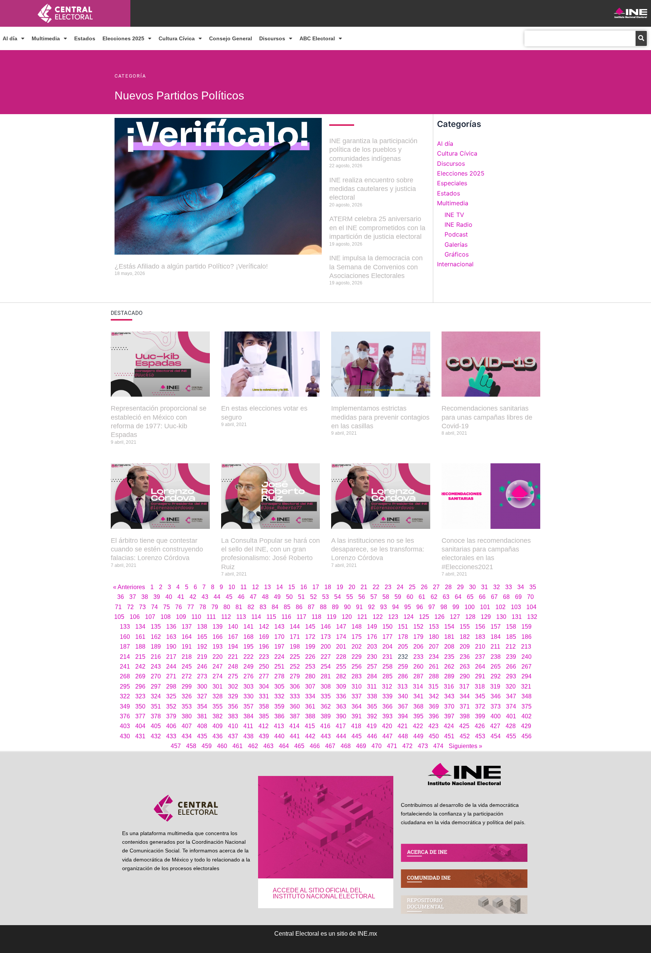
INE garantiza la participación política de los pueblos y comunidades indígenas (373, 149)
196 (264, 646)
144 (295, 626)
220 (217, 657)
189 (156, 646)
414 (294, 726)
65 (470, 597)
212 (511, 646)
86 (299, 607)
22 (376, 587)
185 (511, 637)
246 (202, 666)
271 (171, 676)
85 (287, 607)
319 (495, 686)
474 (438, 746)
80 (226, 607)
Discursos (272, 38)
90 (347, 607)
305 (279, 686)
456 (526, 736)
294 (526, 676)
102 (500, 607)
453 (480, 736)
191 (187, 646)
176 (372, 637)
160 (125, 637)
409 (217, 726)
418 (356, 726)
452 (465, 736)
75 (166, 607)
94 (395, 607)
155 (465, 626)
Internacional (455, 264)
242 (140, 666)
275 (233, 676)
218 (187, 657)
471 (392, 746)
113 (241, 617)
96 (419, 607)
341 (418, 696)
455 (511, 736)
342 (434, 696)
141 (248, 626)
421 (402, 726)
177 (387, 637)
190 (171, 646)
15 (291, 587)
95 (407, 607)
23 (388, 587)
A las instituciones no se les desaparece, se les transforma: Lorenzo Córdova (377, 549)
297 (156, 686)
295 (125, 686)
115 (271, 617)
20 (351, 587)
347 (511, 696)
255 (341, 666)
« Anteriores (129, 587)
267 (526, 666)
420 (387, 726)
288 (434, 676)
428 (511, 726)
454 (496, 736)
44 (217, 597)
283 (356, 676)
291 (480, 676)
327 (202, 696)
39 (156, 597)
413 (279, 726)
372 (480, 706)
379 (171, 716)
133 (125, 626)
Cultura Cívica (177, 38)
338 (372, 696)
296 (140, 686)
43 (205, 597)
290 (465, 676)
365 (372, 706)
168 (248, 637)
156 (480, 626)
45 (229, 597)
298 (171, 686)
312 (387, 686)
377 (140, 716)
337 (356, 696)
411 (248, 726)
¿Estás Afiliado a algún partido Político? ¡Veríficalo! (191, 266)
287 (418, 676)
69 (518, 597)
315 (433, 686)
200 (326, 646)
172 (310, 637)
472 (407, 746)
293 (511, 676)
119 (331, 617)
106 (135, 617)
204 (387, 646)
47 (253, 597)
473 (423, 746)
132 (532, 617)
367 (403, 706)
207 (434, 646)
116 (286, 617)
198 (295, 646)
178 (403, 637)
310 (356, 686)
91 (359, 607)
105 (119, 617)
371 (465, 706)
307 (310, 686)
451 (449, 736)
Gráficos (457, 254)
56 (361, 597)
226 (310, 657)
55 (349, 597)
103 (516, 607)
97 (431, 607)
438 (248, 736)
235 (449, 657)
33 (508, 587)
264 (480, 666)
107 (150, 617)
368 (418, 706)
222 (248, 657)
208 (449, 646)
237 (480, 657)
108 (165, 617)
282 (341, 676)
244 (171, 666)
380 (187, 716)
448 (403, 736)
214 (125, 657)
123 (393, 617)
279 (295, 676)
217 (171, 657)
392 (372, 716)
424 (449, 726)
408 (202, 726)
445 (356, 736)
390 (341, 716)
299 (187, 686)
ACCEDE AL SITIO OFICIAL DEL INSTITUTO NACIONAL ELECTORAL (324, 893)
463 (268, 746)
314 (418, 686)
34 (520, 587)
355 (217, 706)
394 (403, 716)
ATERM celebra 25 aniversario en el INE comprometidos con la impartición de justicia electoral (377, 227)
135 (156, 626)
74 (154, 607)
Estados (84, 38)
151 (403, 626)
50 (289, 597)
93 (383, 607)
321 (526, 686)
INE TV (454, 214)
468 (346, 746)
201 (341, 646)
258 (387, 666)
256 (356, 666)
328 (217, 696)
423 (433, 726)
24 (400, 587)
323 (140, 696)
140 (233, 626)
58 (385, 597)
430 (125, 736)
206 (418, 646)
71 (118, 607)
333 (295, 696)
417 (341, 726)
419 (372, 726)
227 (326, 657)
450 (434, 736)
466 (315, 746)
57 (373, 597)
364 (356, 706)
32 (496, 587)
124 (408, 617)
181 (449, 637)
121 (362, 617)
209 (465, 646)
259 (403, 666)
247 (217, 666)
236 (465, 657)
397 (449, 716)
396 (434, 716)
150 (387, 626)
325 (171, 696)
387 (295, 716)
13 (267, 587)
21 (364, 587)
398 (465, 716)
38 (144, 597)
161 (140, 637)
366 (387, 706)
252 (295, 666)
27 (436, 587)
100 (470, 607)
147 (341, 626)
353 (187, 706)
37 (132, 597)
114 (256, 617)
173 (326, 637)
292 (496, 676)
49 (277, 597)
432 (156, 736)
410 (233, 726)
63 (446, 597)
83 (263, 607)
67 (494, 597)
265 (496, 666)
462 (253, 746)
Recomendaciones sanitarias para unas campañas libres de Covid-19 (487, 417)
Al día (10, 38)
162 (156, 637)
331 (264, 696)
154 (449, 626)
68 (506, 597)
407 (187, 726)
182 (465, 637)
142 (264, 626)
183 (480, 637)
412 (263, 726)
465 (299, 746)
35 (532, 587)
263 (465, 666)
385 (264, 716)
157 (496, 626)
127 (455, 617)
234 (434, 657)
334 (310, 696)
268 (125, 676)
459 (207, 746)
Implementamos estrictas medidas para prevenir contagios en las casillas (380, 417)
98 (443, 607)
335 (326, 696)
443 (326, 736)
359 (279, 706)
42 (192, 597)
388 (310, 716)
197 (279, 646)
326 (187, 696)
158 (511, 626)
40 (168, 597)
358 (264, 706)
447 (387, 736)
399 (480, 716)
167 (233, 637)
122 (378, 617)
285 (387, 676)
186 (526, 637)
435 (202, 736)
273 (202, 676)
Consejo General (230, 38)
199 (310, 646)
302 (233, 686)
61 (422, 597)
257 (372, 666)
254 (326, 666)
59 (397, 597)
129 (486, 617)
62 (434, 597)
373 (496, 706)
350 (140, 706)
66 (482, 597)
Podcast (456, 234)
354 (202, 706)
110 (196, 617)
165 (202, 637)
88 (323, 607)
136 (171, 626)
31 (484, 587)
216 (156, 657)
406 (171, 726)
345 (480, 696)
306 (295, 686)
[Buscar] (641, 38)
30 (472, 587)
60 (409, 597)
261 (434, 666)
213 (526, 646)
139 (217, 626)
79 (214, 607)
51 (301, 597)
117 (301, 617)
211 (495, 646)
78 (202, 607)
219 (202, 657)
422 (418, 726)
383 (233, 716)
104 (531, 607)
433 (171, 736)
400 (496, 716)
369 (434, 706)
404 (140, 726)
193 (217, 646)
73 (142, 607)
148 (356, 626)
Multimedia (46, 38)
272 (187, 676)
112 (226, 617)
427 (495, 726)
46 (241, 597)
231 (387, 657)
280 (310, 676)
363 (341, 706)
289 (449, 676)
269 (140, 676)
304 (264, 686)
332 (279, 696)
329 (233, 696)
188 (140, 646)
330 (248, 696)
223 (264, 657)
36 (120, 597)
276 (248, 676)
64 (458, 597)
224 (279, 657)
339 (387, 696)
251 (279, 666)
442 (310, 736)
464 (284, 746)
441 (295, 736)
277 (264, 676)
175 (356, 637)
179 (418, 637)
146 (326, 626)
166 (217, 637)
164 (187, 637)
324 (156, 696)
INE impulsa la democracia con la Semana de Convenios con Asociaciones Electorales (376, 266)
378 (156, 716)
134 (140, 626)
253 (310, 666)
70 (530, 597)
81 (238, 607)
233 (418, 657)
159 (526, 626)
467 (330, 746)
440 (279, 736)
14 (279, 587)
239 (511, 657)
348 (526, 696)
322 (125, 696)
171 (295, 637)
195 (248, 646)
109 (181, 617)
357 (248, 706)
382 (217, 716)
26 (424, 587)
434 (187, 736)
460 (222, 746)
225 (295, 657)
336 (341, 696)
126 (439, 617)
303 (248, 686)
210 (480, 646)
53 (325, 597)
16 (303, 587)
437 (233, 736)
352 (171, 706)
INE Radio (458, 224)
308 (326, 686)
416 (325, 726)
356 (233, 706)
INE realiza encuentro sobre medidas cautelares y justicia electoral (372, 189)
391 (356, 716)
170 (279, 637)
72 (130, 607)
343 (449, 696)
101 (485, 607)
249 (248, 666)
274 (217, 676)
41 (180, 597)
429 (526, 726)
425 (464, 726)
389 (326, 716)
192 (202, 646)
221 (233, 657)
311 (372, 686)
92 (371, 607)
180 (434, 637)
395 (418, 716)
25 (412, 587)
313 (402, 686)
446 (372, 736)
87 (311, 607)
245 (187, 666)
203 (372, 646)
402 (526, 716)
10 (231, 587)
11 (243, 587)
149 (372, 626)
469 (361, 746)
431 (140, 736)
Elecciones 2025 (123, 38)
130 (501, 617)
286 (403, 676)
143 (279, 626)
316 (449, 686)
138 (202, 626)
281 (326, 676)
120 (347, 617)
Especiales (452, 183)
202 (356, 646)
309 (341, 686)
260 (418, 666)
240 (526, 657)
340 (403, 696)
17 (315, 587)
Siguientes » (465, 746)
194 (233, 646)
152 (418, 626)
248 (233, 666)
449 (418, 736)
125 (424, 617)
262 (449, 666)
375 (526, 706)
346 (496, 696)
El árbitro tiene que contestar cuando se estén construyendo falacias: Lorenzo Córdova (157, 549)
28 (448, 587)
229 (356, 657)
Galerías (456, 244)
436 (217, 736)
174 (341, 637)
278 (279, 676)
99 (455, 607)
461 (237, 746)
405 (156, 726)
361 (310, 706)
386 (279, 716)
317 (464, 686)
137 (187, 626)
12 (255, 587)
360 (295, 706)
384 (248, 716)
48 (265, 597)
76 (178, 607)
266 (511, 666)
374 (511, 706)
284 (372, 676)
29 (460, 587)
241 (125, 666)
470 (376, 746)
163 (171, 637)
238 (496, 657)
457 (176, 746)
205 (403, 646)
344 (465, 696)
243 (156, 666)
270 (156, 676)
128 (470, 617)
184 (496, 637)
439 (264, 736)
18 (327, 587)
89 (335, 607)
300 (202, 686)
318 (480, 686)
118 (316, 617)
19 (339, 587)
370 (449, 706)
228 (341, 657)
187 (125, 646)
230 (372, 657)
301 (217, 686)
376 (125, 716)
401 (511, 716)
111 (211, 617)
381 (202, 716)
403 (125, 726)
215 (140, 657)
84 (275, 607)
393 (387, 716)
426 (480, 726)
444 (341, 736)
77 (190, 607)
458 (191, 746)
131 (517, 617)
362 (326, 706)
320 (511, 686)
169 (264, 637)
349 (125, 706)
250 (264, 666)
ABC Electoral (317, 38)
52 (313, 597)
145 (310, 626)
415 (310, 726)
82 (251, 607)
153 (434, 626)
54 (337, 597)
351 (156, 706)
